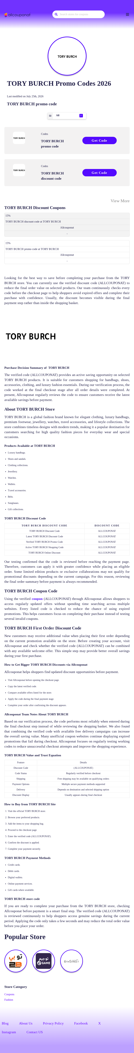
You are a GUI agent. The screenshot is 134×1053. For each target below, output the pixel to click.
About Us (25, 1023)
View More (120, 201)
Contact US (35, 1032)
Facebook (81, 1023)
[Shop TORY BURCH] (67, 56)
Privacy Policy (53, 1023)
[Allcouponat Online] (17, 14)
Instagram (9, 1032)
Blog (5, 1023)
